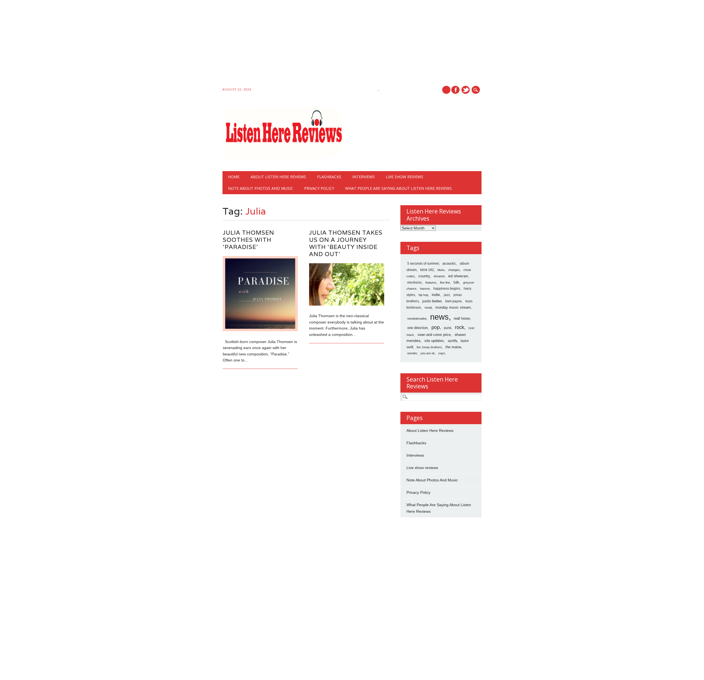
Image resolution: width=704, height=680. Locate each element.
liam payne (453, 301)
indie (436, 294)
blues (441, 270)
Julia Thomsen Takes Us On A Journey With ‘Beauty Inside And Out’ (346, 243)
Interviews (363, 176)
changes (454, 270)
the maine (453, 347)
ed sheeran (458, 276)
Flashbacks (329, 176)
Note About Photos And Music (260, 188)
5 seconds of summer (423, 263)
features (430, 282)
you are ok (427, 353)
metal (428, 307)
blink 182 (427, 270)
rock (459, 327)
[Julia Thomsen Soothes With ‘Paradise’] (260, 330)
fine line (445, 282)
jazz (447, 295)
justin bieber (431, 301)
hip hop (423, 295)
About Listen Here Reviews (278, 176)
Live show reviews (404, 176)
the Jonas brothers (429, 347)
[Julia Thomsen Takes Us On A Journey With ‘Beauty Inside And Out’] (346, 304)
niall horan (462, 318)
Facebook (455, 90)
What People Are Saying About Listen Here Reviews (398, 188)
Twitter (465, 90)
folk (456, 282)
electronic (414, 282)
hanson (425, 288)
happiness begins (446, 288)
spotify (452, 341)
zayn (441, 353)
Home (234, 176)
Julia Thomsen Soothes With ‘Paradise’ (248, 240)
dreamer (439, 276)
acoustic (449, 263)
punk (447, 328)
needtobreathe (417, 318)
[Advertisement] (165, 44)
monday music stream (453, 307)
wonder (412, 353)
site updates (434, 341)
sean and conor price (434, 335)
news (439, 316)
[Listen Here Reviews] (283, 159)
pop (435, 327)
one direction (417, 328)
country (424, 276)
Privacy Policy (319, 188)
